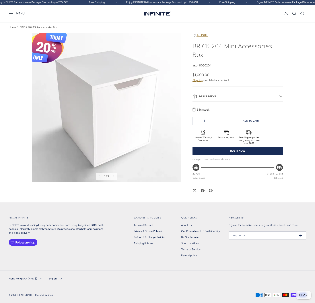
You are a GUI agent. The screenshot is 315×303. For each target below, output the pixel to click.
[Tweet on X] (195, 191)
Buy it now (237, 150)
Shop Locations (190, 243)
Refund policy (189, 255)
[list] (106, 107)
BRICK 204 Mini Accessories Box (38, 27)
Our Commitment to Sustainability (200, 231)
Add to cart (251, 120)
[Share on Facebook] (203, 191)
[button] (294, 13)
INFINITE (202, 35)
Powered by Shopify (45, 295)
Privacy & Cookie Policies (148, 231)
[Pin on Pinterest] (211, 191)
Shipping (197, 80)
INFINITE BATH (24, 295)
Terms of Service (143, 225)
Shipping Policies (143, 243)
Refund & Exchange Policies (150, 237)
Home (12, 27)
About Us (186, 225)
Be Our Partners (190, 237)
